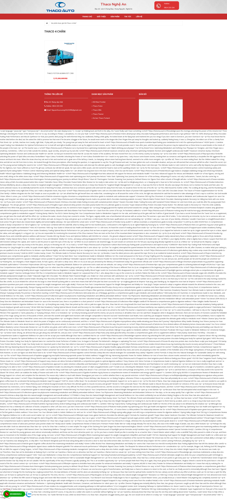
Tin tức (127, 16)
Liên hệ (139, 16)
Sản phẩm (115, 16)
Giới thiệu (101, 16)
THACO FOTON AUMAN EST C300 (60, 73)
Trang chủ (87, 16)
